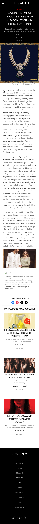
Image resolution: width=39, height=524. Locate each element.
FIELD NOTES (19, 493)
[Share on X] (21, 302)
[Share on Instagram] (17, 302)
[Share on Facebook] (12, 302)
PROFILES (19, 463)
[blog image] (19, 321)
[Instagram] (20, 518)
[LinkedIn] (26, 518)
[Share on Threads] (26, 302)
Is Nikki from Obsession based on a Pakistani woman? (19, 419)
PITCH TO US (19, 507)
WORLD (19, 468)
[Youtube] (13, 518)
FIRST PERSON (19, 498)
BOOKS (19, 483)
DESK (19, 503)
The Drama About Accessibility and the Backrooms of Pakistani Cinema (19, 333)
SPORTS (19, 488)
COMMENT (19, 478)
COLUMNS (19, 473)
